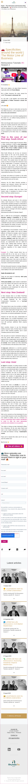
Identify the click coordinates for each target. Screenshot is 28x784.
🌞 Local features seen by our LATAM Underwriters (13, 589)
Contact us (14, 735)
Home (2, 5)
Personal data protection (14, 779)
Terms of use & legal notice (14, 777)
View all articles (14, 716)
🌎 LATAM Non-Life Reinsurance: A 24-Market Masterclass (13, 624)
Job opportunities (14, 738)
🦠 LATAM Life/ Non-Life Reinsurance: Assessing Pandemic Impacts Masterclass (12, 661)
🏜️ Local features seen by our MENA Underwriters (13, 697)
